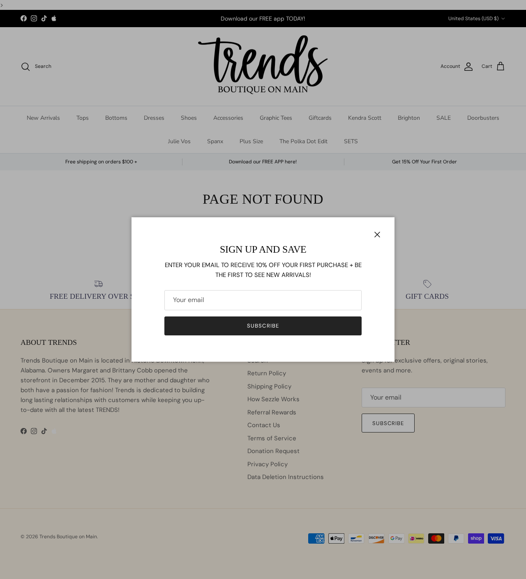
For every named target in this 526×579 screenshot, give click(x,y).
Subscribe (263, 325)
